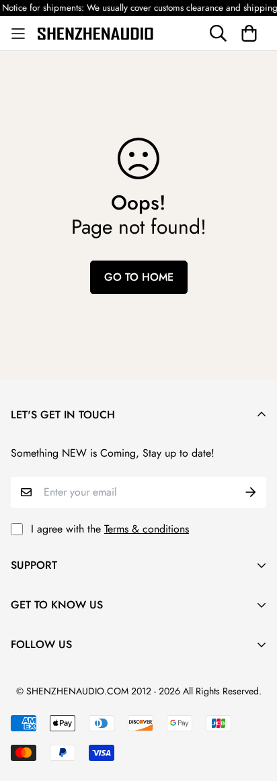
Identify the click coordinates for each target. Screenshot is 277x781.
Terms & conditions (146, 529)
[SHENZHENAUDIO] (95, 33)
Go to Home (138, 277)
